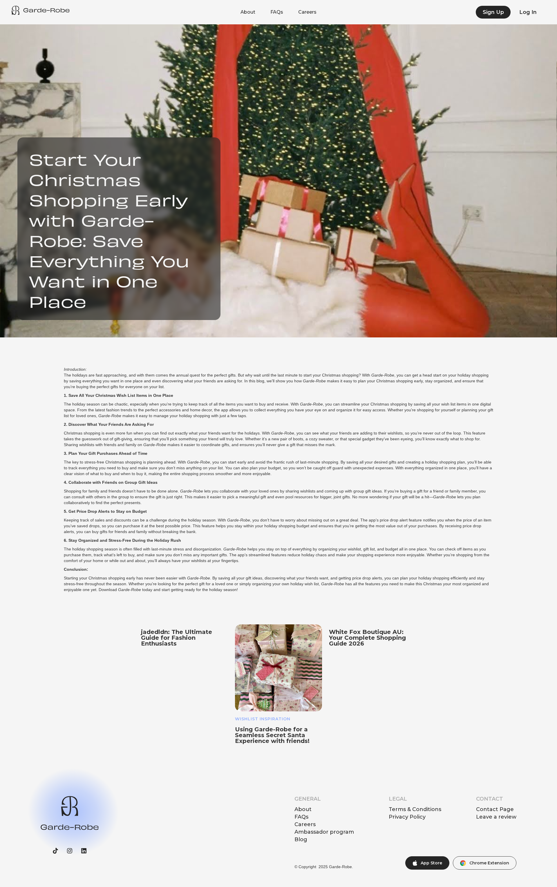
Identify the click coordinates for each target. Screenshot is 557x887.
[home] (41, 10)
